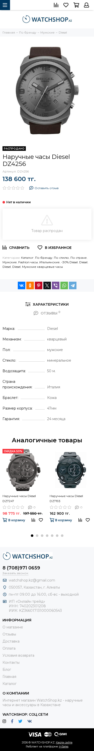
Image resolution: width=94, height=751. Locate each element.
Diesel (83, 262)
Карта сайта (64, 742)
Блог (7, 669)
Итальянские (49, 262)
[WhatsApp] (64, 285)
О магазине (13, 627)
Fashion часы (28, 262)
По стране (78, 257)
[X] (47, 285)
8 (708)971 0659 (21, 568)
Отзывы (9, 634)
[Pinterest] (38, 285)
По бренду (43, 257)
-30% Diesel (69, 262)
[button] (32, 535)
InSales (63, 746)
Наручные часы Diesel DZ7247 (19, 498)
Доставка (11, 641)
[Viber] (55, 285)
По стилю (61, 257)
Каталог (27, 257)
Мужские (10, 262)
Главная (9, 676)
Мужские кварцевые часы (42, 267)
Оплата (9, 648)
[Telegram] (72, 285)
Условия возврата (18, 655)
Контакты (11, 662)
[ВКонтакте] (21, 285)
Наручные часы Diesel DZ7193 (66, 498)
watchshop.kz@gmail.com (32, 580)
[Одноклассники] (30, 285)
